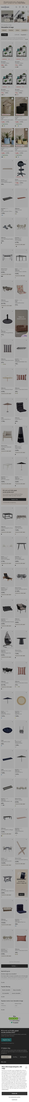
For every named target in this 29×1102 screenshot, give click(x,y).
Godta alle (14, 1093)
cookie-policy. (5, 1089)
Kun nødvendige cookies (14, 1097)
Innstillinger (14, 1099)
